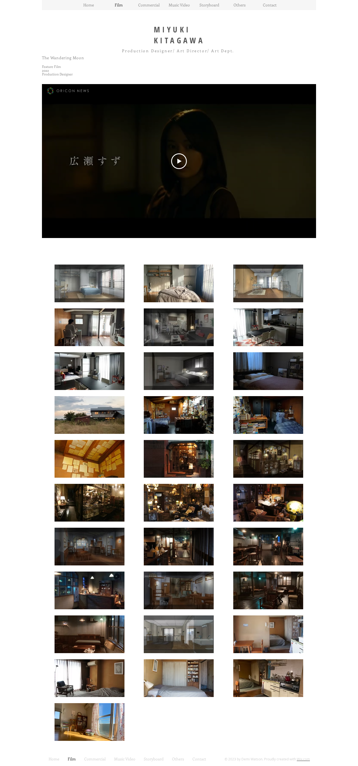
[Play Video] (179, 161)
